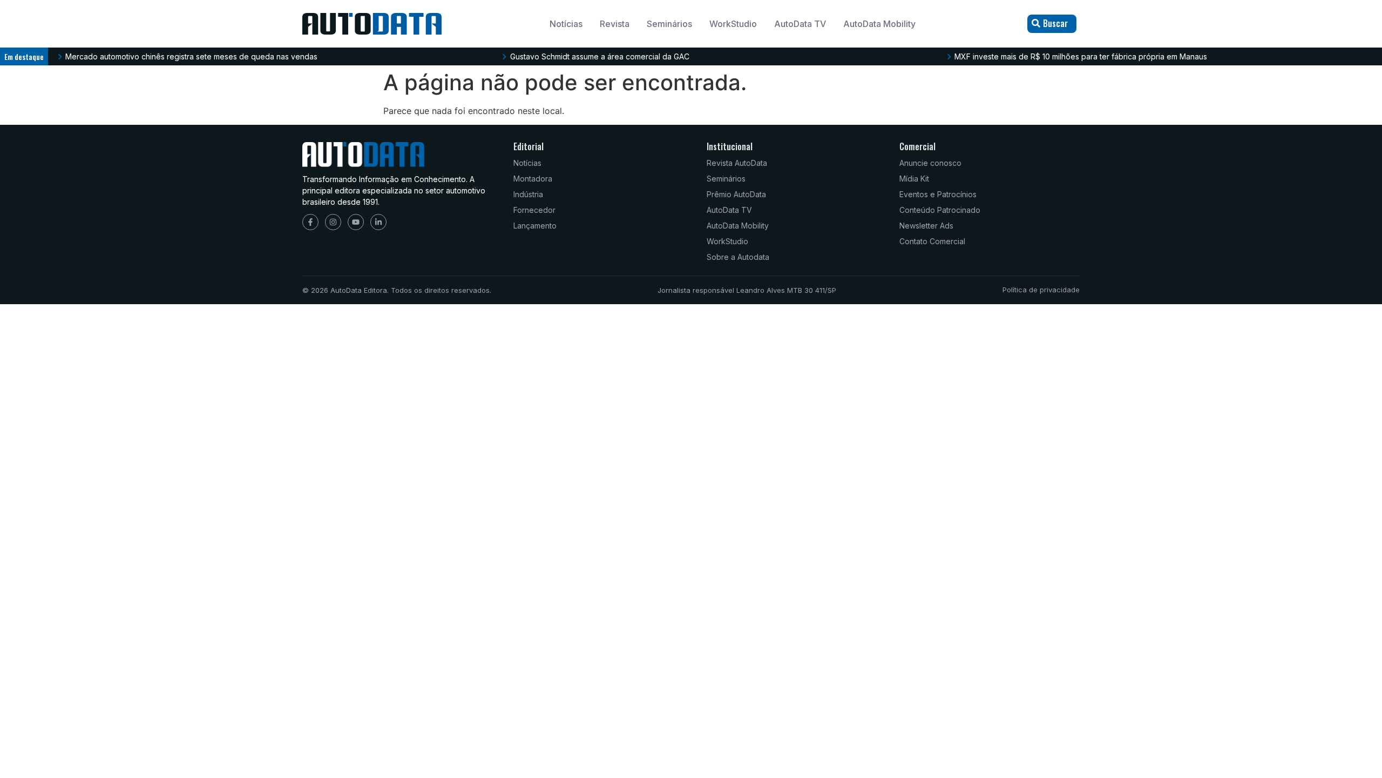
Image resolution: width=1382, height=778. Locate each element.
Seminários (669, 23)
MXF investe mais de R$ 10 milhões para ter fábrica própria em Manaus (1080, 56)
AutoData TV (800, 23)
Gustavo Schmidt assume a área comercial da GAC (599, 56)
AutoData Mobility (879, 23)
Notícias (566, 23)
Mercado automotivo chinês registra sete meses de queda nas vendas (191, 56)
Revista (614, 23)
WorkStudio (733, 23)
